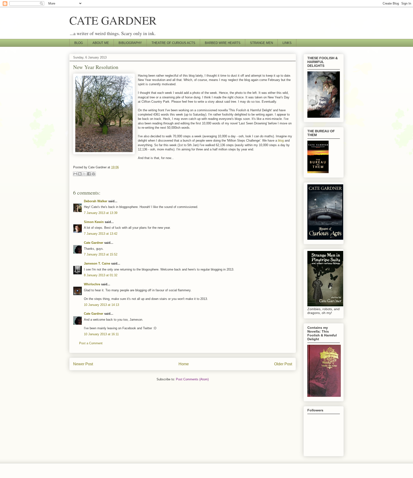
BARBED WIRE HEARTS (222, 43)
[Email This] (75, 173)
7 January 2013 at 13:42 (100, 233)
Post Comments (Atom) (192, 379)
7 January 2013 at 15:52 (100, 254)
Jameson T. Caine (97, 263)
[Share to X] (84, 173)
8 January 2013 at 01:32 (100, 275)
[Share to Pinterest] (93, 173)
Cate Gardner (93, 242)
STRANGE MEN (261, 43)
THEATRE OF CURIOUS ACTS (173, 43)
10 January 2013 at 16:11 (101, 334)
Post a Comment (91, 343)
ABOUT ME (100, 43)
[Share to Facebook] (89, 173)
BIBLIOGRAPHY (130, 43)
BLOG (78, 43)
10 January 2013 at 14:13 (101, 305)
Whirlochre (92, 284)
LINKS (287, 43)
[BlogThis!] (79, 173)
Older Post (283, 364)
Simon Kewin (94, 222)
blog (281, 140)
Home (184, 364)
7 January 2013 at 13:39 (100, 213)
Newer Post (83, 364)
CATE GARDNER (113, 20)
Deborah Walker (95, 201)
